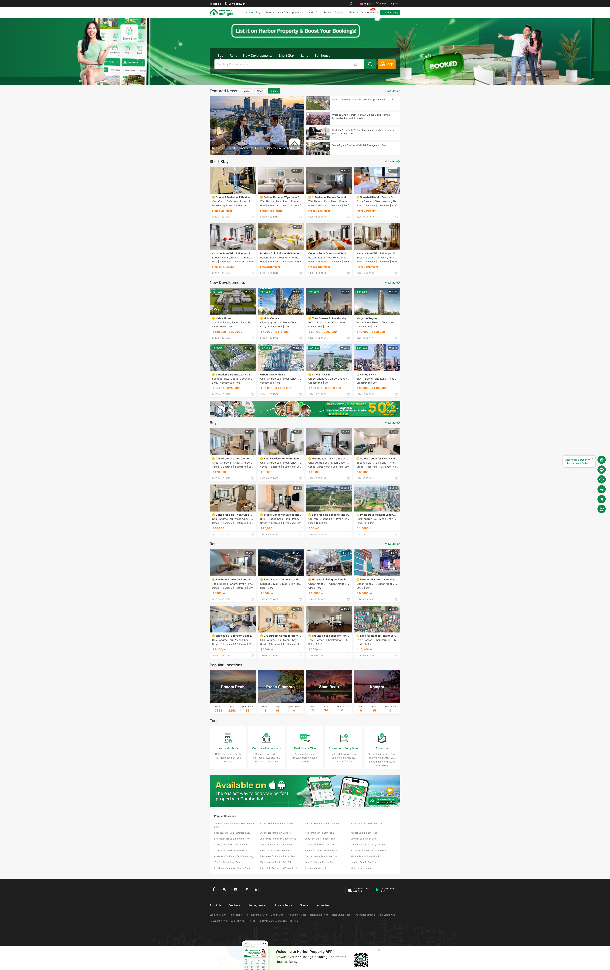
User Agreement (257, 905)
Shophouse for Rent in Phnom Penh (278, 856)
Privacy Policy (283, 905)
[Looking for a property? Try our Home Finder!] (601, 460)
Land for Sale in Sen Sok (363, 838)
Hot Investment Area (256, 914)
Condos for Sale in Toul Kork (319, 844)
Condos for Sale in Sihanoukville (230, 850)
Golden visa (277, 914)
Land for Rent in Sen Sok (363, 862)
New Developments (289, 12)
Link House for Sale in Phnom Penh (232, 838)
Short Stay (322, 12)
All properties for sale (316, 868)
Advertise (323, 905)
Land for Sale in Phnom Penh (320, 838)
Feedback (234, 905)
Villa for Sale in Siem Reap (363, 832)
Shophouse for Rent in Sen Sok (321, 856)
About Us (215, 905)
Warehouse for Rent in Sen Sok (275, 862)
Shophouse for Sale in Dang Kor (276, 832)
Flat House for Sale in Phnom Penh (277, 823)
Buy (258, 12)
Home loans (236, 914)
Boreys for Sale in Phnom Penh (275, 850)
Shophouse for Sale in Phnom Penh (323, 823)
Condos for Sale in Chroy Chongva (368, 844)
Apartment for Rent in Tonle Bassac (368, 850)
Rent (269, 12)
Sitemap (304, 905)
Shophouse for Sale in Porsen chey (232, 832)
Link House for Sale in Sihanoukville (278, 838)
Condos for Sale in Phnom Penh (230, 844)
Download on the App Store (361, 889)
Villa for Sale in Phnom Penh (319, 832)
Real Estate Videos (342, 914)
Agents (339, 12)
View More (391, 90)
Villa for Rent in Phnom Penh (365, 856)
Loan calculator (218, 914)
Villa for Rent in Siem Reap (227, 862)
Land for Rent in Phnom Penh (320, 862)
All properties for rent (361, 868)
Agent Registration (365, 914)
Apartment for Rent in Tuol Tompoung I (234, 856)
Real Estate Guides (296, 914)
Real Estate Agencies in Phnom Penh (278, 868)
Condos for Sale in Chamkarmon (276, 844)
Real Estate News (319, 914)
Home (249, 12)
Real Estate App (387, 914)
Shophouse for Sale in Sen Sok (366, 823)
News (352, 12)
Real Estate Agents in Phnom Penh (232, 868)
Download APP (237, 3)
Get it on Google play (388, 889)
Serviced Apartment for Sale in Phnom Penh (234, 825)
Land (310, 12)
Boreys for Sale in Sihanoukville (321, 850)
